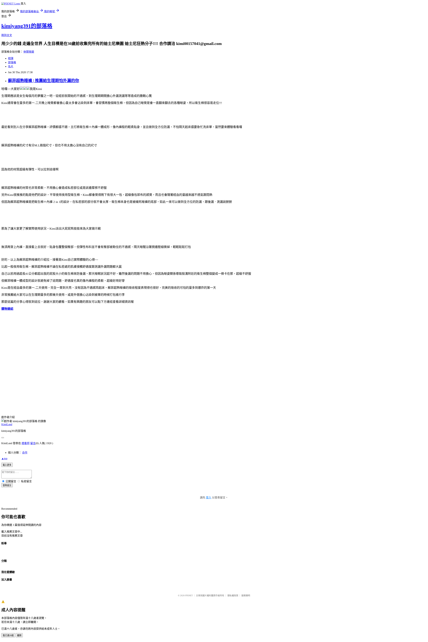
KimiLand (6, 424)
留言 (33, 443)
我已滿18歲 (8, 635)
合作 (24, 452)
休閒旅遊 (28, 51)
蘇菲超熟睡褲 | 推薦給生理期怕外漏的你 (43, 80)
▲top (4, 458)
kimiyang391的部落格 (26, 26)
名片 (10, 66)
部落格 (12, 62)
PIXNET (189, 595)
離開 (19, 635)
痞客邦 (26, 443)
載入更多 (7, 465)
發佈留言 (7, 485)
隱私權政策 (232, 595)
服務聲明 (245, 595)
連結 (10, 308)
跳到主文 (6, 35)
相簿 (10, 58)
